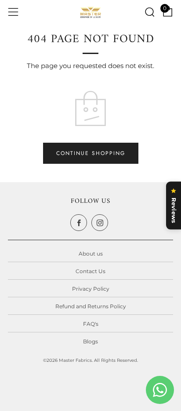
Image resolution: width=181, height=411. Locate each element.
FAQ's (90, 324)
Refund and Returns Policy (90, 306)
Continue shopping (90, 153)
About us (91, 253)
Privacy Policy (90, 288)
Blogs (90, 341)
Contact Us (90, 271)
